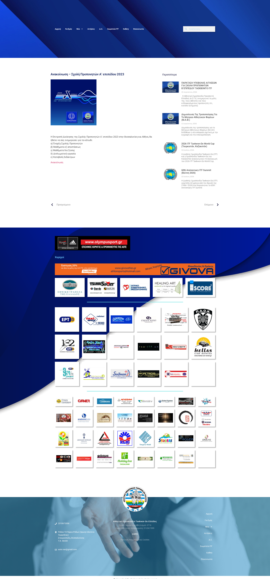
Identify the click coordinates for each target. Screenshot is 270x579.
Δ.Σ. (101, 29)
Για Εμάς (68, 29)
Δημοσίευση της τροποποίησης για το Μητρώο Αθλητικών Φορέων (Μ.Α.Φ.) (199, 117)
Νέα (78, 29)
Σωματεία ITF (113, 29)
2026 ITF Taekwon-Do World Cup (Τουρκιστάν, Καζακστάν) (197, 145)
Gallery (126, 29)
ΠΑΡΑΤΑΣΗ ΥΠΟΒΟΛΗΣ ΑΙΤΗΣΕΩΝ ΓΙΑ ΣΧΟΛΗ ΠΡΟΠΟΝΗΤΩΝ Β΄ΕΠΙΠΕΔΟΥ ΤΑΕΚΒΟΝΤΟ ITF (199, 86)
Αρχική (58, 29)
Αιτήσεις (91, 29)
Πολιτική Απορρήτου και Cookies (135, 540)
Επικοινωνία (138, 29)
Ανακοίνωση (57, 162)
